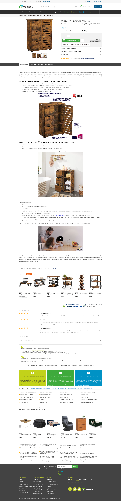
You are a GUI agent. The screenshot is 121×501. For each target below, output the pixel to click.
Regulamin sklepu (51, 483)
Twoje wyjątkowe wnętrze (38, 350)
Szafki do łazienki (64, 392)
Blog (20, 479)
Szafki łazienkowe (84, 394)
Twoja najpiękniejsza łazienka (86, 402)
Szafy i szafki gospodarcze (26, 397)
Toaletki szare (43, 399)
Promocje (74, 12)
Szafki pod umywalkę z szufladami (28, 392)
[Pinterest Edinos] (79, 489)
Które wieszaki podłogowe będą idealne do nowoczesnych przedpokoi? (69, 457)
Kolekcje (81, 12)
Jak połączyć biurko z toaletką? (87, 453)
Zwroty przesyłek (37, 486)
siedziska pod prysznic (77, 388)
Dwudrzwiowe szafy (84, 397)
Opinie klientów (37, 491)
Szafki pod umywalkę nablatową (87, 392)
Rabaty (49, 486)
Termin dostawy (37, 481)
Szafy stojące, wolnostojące (66, 402)
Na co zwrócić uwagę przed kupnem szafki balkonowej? (88, 448)
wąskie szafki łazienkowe (48, 388)
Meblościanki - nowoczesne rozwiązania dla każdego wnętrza (67, 460)
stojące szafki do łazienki (60, 215)
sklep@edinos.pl (46, 1)
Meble (22, 12)
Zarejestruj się (97, 1)
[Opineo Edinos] (88, 489)
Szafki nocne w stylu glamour (27, 394)
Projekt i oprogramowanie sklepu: (51, 498)
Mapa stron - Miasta (52, 489)
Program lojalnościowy (53, 481)
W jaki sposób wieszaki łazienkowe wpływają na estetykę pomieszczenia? (88, 460)
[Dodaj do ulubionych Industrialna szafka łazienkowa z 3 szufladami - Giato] (82, 40)
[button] (55, 6)
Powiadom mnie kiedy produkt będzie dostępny (76, 44)
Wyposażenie (57, 12)
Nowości (66, 12)
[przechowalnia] (77, 6)
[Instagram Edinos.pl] (75, 489)
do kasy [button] (97, 6)
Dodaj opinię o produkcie (26, 340)
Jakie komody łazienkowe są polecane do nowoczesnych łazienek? (69, 448)
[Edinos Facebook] (70, 489)
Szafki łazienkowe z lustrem (46, 392)
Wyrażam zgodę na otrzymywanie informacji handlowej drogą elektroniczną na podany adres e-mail (61, 468)
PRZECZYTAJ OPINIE (85, 58)
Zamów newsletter (49, 466)
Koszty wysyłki (37, 479)
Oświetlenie (47, 12)
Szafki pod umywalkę (45, 397)
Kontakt (26, 1)
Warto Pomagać (23, 484)
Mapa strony (50, 493)
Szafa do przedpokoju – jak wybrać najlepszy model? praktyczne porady (28, 453)
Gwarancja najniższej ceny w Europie (71, 51)
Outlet (89, 12)
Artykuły (49, 479)
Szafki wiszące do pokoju (46, 394)
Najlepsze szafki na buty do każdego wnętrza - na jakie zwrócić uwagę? (28, 445)
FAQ (48, 488)
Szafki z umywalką (64, 397)
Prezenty (95, 12)
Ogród (40, 12)
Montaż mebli (64, 54)
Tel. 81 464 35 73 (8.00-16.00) (35, 1)
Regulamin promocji (52, 484)
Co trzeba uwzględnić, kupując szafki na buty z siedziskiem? (48, 445)
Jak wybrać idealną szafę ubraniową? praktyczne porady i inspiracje (88, 457)
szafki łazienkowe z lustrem (36, 388)
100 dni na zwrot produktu (68, 48)
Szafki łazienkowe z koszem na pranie (88, 399)
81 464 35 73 (75, 480)
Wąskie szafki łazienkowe (66, 394)
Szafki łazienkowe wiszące (26, 399)
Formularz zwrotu (23, 492)
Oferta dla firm (23, 488)
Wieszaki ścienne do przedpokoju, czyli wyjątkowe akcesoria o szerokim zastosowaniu (49, 452)
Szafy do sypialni (44, 402)
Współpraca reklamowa (25, 486)
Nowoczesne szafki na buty (66, 399)
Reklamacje (50, 491)
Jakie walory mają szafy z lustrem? (68, 445)
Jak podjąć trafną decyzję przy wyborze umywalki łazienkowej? (47, 457)
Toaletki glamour (24, 402)
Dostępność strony (38, 493)
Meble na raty (36, 488)
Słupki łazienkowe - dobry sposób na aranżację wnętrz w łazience (68, 453)
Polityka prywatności (38, 483)
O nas (21, 1)
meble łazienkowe (87, 388)
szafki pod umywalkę (67, 388)
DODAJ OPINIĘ (92, 58)
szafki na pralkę (58, 388)
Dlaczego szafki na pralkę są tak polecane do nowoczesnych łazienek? (49, 448)
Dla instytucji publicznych (22, 490)
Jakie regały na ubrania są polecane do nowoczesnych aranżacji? (29, 460)
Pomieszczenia (31, 12)
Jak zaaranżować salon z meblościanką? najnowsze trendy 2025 (49, 460)
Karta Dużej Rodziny (38, 489)
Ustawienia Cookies (38, 484)
